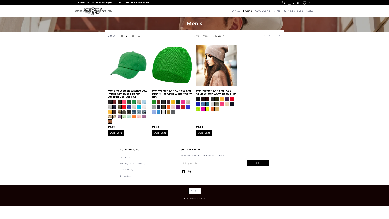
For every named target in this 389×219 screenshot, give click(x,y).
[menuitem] (284, 2)
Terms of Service (127, 176)
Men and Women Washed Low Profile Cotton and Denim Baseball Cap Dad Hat (127, 93)
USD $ (312, 3)
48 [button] (138, 36)
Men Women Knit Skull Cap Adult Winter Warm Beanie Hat (216, 92)
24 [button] (127, 36)
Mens (206, 36)
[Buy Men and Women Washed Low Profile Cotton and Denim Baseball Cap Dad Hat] (128, 65)
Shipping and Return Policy (132, 163)
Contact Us (125, 157)
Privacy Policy (126, 170)
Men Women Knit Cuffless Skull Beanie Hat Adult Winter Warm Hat (172, 93)
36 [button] (133, 36)
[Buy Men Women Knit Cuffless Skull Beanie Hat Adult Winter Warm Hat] (172, 65)
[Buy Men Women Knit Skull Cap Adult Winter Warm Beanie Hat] (216, 65)
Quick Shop (116, 132)
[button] (293, 2)
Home (196, 36)
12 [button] (122, 36)
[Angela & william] (93, 11)
